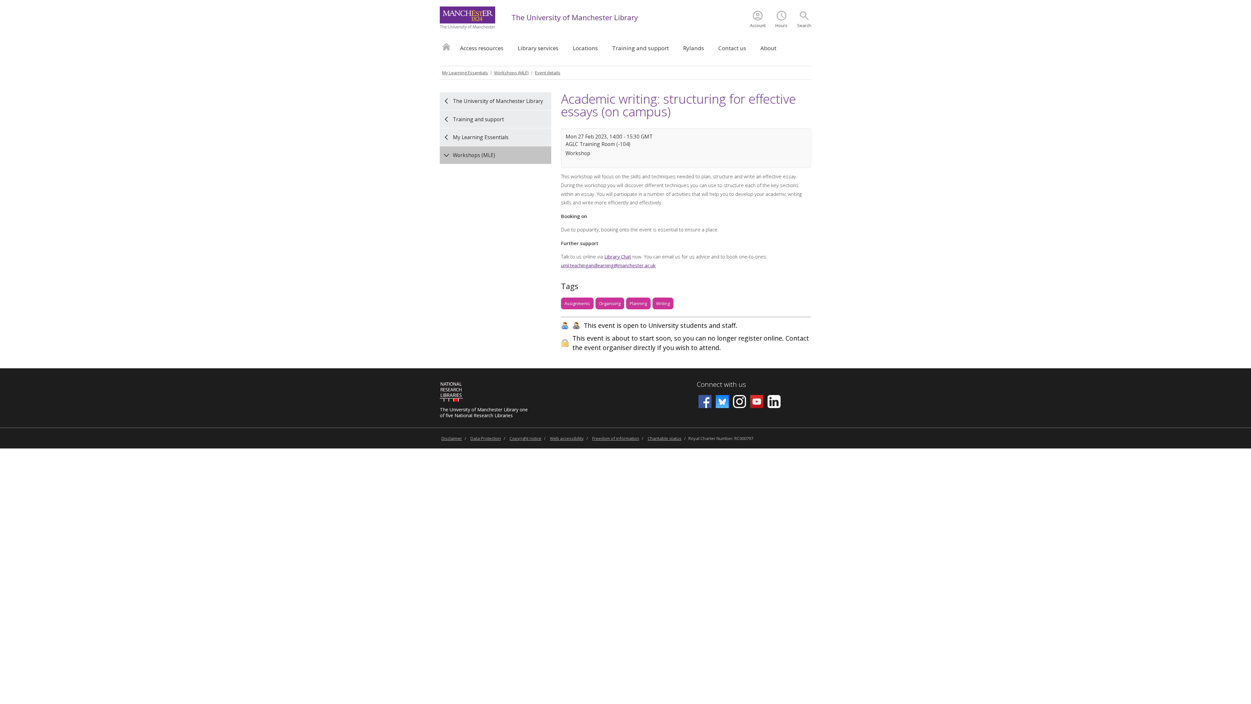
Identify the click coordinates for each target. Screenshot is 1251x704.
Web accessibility (567, 438)
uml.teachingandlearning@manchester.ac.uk (608, 265)
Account (758, 25)
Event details (547, 73)
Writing (663, 303)
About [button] (768, 48)
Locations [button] (585, 48)
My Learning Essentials (465, 73)
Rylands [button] (693, 48)
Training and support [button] (640, 48)
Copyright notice (525, 438)
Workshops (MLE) (511, 73)
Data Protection (485, 438)
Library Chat (617, 256)
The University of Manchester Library (574, 17)
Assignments (577, 303)
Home (446, 46)
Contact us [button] (732, 48)
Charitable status (665, 438)
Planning (638, 303)
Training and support (478, 119)
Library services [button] (538, 48)
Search (804, 25)
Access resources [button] (481, 48)
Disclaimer (451, 438)
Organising (610, 303)
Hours (781, 25)
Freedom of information (615, 438)
